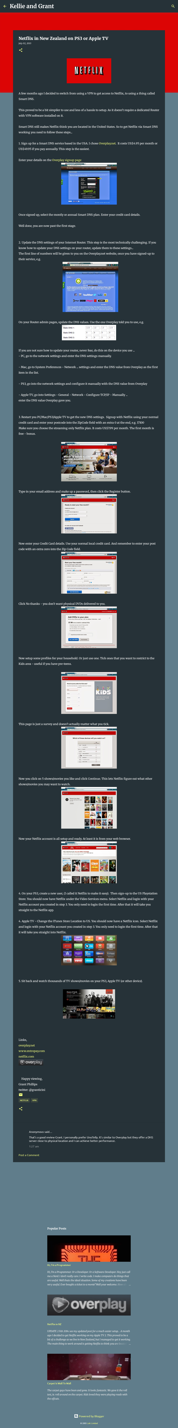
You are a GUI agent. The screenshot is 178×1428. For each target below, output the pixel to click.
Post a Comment (29, 1155)
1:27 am (34, 1146)
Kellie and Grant (32, 6)
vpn (34, 1100)
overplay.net (27, 1045)
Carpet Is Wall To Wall (59, 1383)
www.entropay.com (32, 1051)
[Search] (59, 6)
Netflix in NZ (54, 1324)
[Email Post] (21, 1095)
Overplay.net (107, 143)
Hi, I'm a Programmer (59, 1265)
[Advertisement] (89, 1191)
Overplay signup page (66, 160)
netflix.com (26, 1056)
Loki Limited (92, 1423)
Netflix (24, 1100)
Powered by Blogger (91, 1416)
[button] (21, 50)
